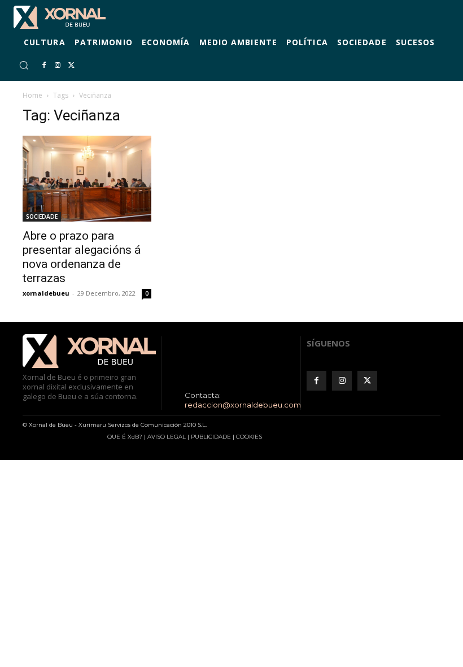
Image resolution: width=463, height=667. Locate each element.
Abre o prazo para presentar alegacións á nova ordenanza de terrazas (82, 257)
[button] (24, 65)
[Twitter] (71, 65)
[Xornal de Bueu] (60, 17)
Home (32, 95)
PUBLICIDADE (211, 436)
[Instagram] (57, 65)
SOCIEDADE (42, 216)
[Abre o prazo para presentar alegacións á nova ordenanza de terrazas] (87, 179)
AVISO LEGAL (166, 436)
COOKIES (249, 436)
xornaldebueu (46, 293)
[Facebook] (44, 65)
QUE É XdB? (124, 436)
